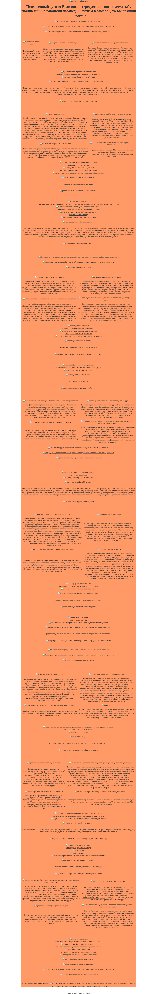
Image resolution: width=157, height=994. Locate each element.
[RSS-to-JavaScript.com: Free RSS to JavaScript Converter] (58, 983)
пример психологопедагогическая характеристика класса (78, 947)
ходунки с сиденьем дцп (78, 475)
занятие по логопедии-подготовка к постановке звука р (78, 209)
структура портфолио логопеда (78, 848)
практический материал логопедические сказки (78, 170)
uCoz (88, 993)
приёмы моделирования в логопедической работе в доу (78, 74)
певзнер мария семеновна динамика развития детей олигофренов (78, 816)
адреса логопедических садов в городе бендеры (78, 347)
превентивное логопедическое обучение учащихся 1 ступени (79, 941)
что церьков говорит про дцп (78, 165)
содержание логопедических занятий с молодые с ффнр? (78, 367)
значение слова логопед (78, 215)
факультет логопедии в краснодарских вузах (90, 986)
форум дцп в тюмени (78, 620)
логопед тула (78, 853)
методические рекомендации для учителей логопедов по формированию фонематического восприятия (78, 204)
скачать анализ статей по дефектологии (78, 729)
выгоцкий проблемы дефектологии (78, 334)
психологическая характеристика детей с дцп (78, 952)
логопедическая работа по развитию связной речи (78, 586)
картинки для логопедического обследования (78, 328)
